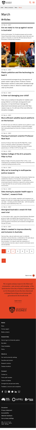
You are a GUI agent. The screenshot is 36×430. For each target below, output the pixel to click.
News (16, 7)
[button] (30, 2)
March (20, 7)
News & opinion (9, 7)
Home (2, 7)
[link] (18, 326)
